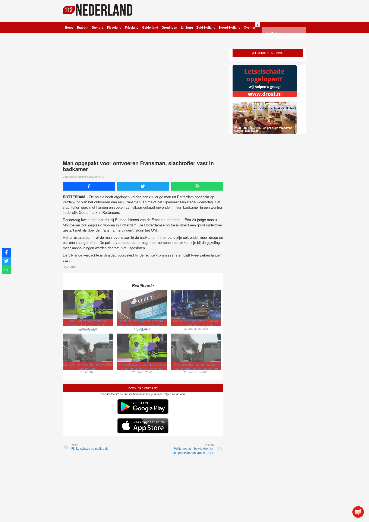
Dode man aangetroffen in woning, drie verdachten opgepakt (196, 323)
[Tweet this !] (143, 186)
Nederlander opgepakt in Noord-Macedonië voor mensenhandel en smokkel (142, 325)
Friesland (132, 27)
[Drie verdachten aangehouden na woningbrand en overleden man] (196, 348)
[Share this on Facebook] (89, 186)
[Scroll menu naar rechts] (257, 24)
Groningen (169, 27)
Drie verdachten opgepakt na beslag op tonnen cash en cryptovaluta (142, 366)
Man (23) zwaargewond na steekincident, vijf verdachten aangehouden (87, 325)
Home (69, 27)
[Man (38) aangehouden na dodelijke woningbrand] (88, 348)
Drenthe (97, 27)
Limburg (187, 27)
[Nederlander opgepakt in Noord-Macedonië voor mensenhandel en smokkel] (142, 304)
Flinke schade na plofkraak (89, 447)
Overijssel (251, 27)
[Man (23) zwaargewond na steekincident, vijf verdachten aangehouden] (88, 304)
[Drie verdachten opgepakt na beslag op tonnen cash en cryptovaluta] (142, 348)
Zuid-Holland (205, 27)
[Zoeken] (267, 33)
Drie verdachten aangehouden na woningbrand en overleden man (196, 366)
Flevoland (114, 27)
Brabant (82, 27)
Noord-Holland (229, 27)
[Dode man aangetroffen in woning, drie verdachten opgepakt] (196, 304)
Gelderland (150, 27)
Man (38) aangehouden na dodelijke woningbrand (87, 366)
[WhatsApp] (197, 186)
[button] (358, 512)
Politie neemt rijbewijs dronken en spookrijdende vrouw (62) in (193, 449)
